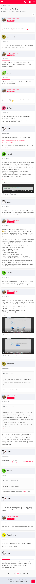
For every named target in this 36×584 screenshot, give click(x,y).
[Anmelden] (29, 2)
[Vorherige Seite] (8, 573)
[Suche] (25, 2)
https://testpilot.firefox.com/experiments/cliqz (14, 30)
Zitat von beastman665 (11, 480)
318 (24, 573)
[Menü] (33, 2)
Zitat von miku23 (9, 373)
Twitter (24, 491)
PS (2, 179)
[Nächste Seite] (27, 573)
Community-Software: (18, 581)
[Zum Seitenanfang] (33, 581)
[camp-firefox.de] (2, 2)
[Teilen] (33, 14)
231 (18, 573)
